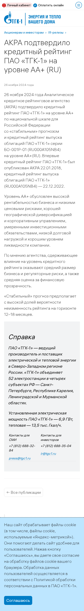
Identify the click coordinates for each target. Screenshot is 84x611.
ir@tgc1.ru (48, 453)
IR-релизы (55, 32)
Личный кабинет (19, 5)
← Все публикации (23, 492)
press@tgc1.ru (19, 458)
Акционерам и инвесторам (24, 32)
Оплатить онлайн (51, 5)
